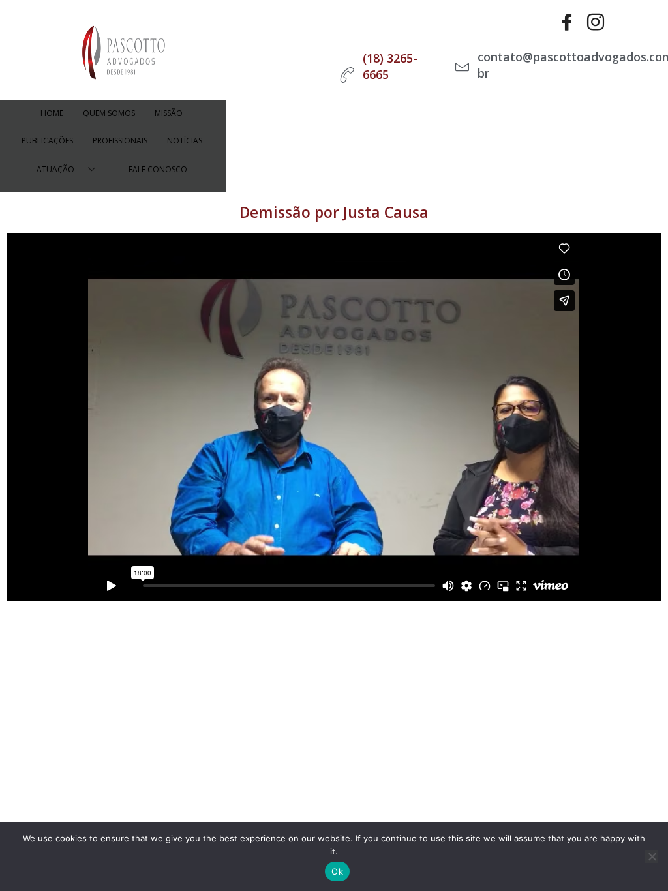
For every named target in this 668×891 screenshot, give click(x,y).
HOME (51, 113)
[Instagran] (595, 23)
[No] (651, 856)
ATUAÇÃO (55, 169)
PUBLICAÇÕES (47, 140)
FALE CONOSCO (158, 169)
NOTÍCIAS (184, 140)
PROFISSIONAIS (120, 140)
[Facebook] (567, 23)
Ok (337, 871)
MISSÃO (169, 113)
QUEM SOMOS (109, 113)
